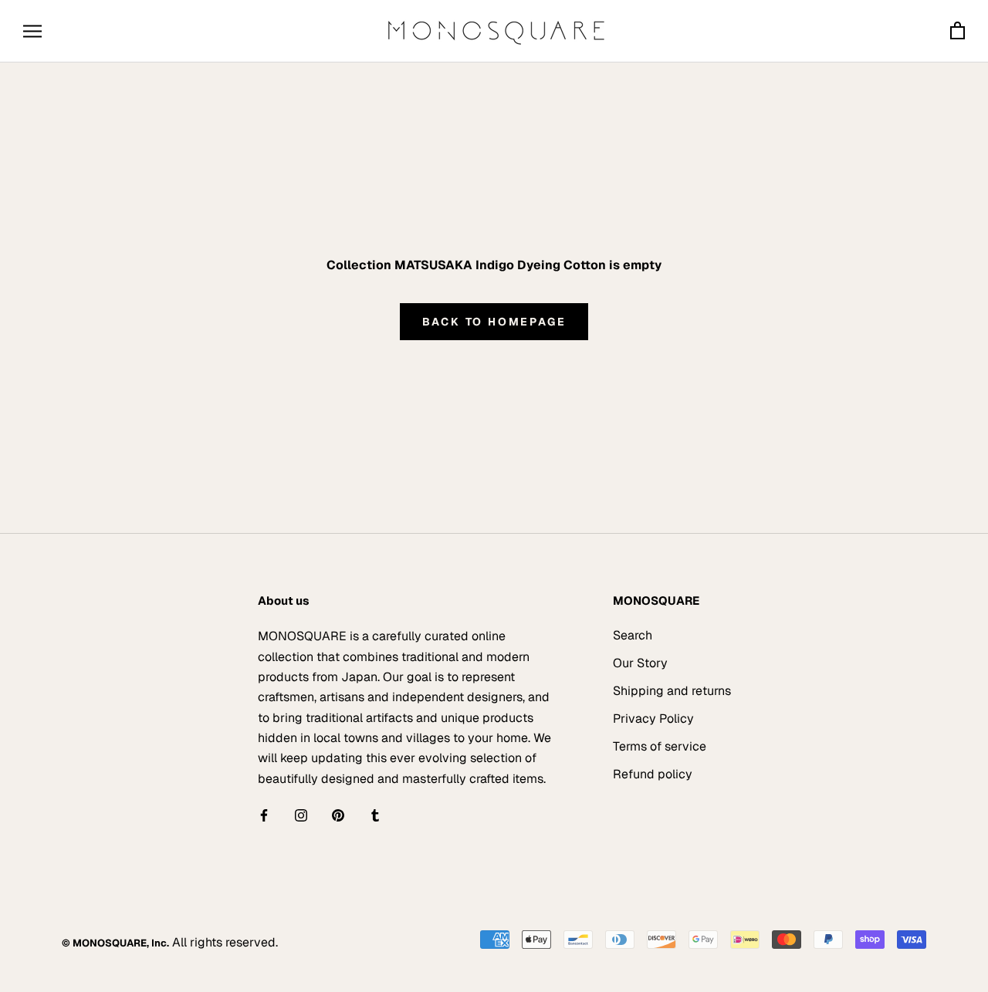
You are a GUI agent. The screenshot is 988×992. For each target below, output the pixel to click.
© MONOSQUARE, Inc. (115, 943)
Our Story (640, 663)
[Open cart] (957, 31)
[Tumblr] (375, 815)
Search (632, 635)
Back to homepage (494, 322)
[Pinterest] (338, 815)
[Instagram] (301, 815)
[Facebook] (264, 815)
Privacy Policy (653, 718)
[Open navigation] (32, 31)
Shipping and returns (672, 691)
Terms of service (659, 746)
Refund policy (652, 774)
